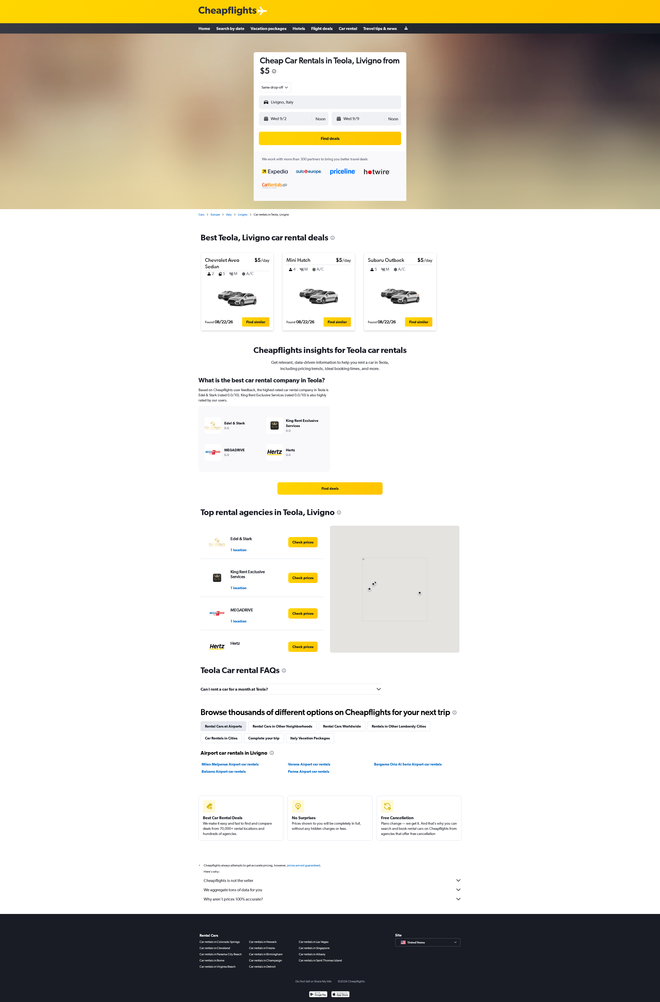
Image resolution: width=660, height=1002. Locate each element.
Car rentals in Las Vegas (313, 942)
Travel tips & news (380, 28)
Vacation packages (268, 28)
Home (204, 28)
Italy (229, 214)
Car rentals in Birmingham (266, 954)
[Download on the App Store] (340, 995)
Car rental (348, 28)
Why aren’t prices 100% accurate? (233, 899)
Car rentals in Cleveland (215, 948)
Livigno (243, 214)
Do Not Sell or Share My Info (313, 981)
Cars (201, 214)
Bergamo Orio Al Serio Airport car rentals (408, 764)
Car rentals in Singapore (314, 948)
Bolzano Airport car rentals (224, 771)
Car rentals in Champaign (265, 960)
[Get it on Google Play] (318, 995)
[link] (330, 488)
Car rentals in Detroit (262, 966)
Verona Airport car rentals (309, 764)
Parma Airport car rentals (308, 771)
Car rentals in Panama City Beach (221, 954)
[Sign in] (406, 28)
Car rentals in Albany (312, 954)
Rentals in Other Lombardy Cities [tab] (399, 726)
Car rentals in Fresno (262, 948)
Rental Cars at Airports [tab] (223, 726)
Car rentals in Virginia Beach (218, 966)
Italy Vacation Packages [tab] (310, 738)
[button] (274, 72)
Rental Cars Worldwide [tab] (342, 726)
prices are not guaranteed (303, 865)
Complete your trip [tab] (263, 738)
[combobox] (275, 87)
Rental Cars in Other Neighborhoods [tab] (282, 726)
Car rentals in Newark (263, 942)
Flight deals (322, 28)
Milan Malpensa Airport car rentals (230, 764)
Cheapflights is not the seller (228, 880)
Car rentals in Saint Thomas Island (320, 960)
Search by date (230, 28)
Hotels (299, 28)
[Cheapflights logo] (227, 11)
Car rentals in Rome (212, 960)
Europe (215, 214)
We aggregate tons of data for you (233, 889)
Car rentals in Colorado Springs (220, 942)
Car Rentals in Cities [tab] (221, 738)
